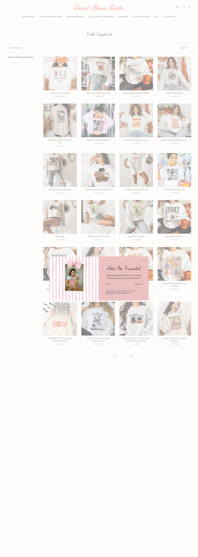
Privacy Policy (110, 293)
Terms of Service (122, 293)
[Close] (144, 261)
